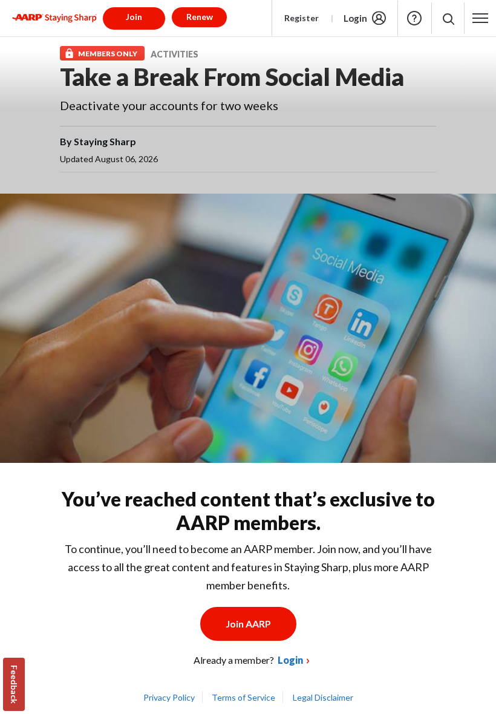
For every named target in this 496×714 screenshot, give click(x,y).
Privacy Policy (169, 697)
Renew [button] (199, 16)
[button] (448, 18)
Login (355, 18)
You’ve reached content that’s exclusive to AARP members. (248, 510)
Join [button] (134, 16)
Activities (174, 54)
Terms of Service (243, 697)
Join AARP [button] (248, 623)
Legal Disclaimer (323, 697)
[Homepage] (54, 18)
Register (301, 18)
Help (414, 18)
